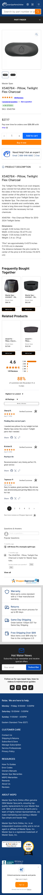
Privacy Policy (8, 751)
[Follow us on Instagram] (18, 687)
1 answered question (10, 102)
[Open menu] (38, 4)
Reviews (5, 787)
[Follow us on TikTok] (30, 687)
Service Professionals (11, 748)
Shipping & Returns (10, 738)
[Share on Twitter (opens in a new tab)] (15, 437)
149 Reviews (18, 98)
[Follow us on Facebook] (12, 687)
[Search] (38, 11)
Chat (37, 155)
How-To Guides (9, 764)
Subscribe (33, 667)
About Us (6, 784)
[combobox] (21, 11)
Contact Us (7, 735)
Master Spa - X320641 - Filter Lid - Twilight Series (31, 298)
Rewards (6, 780)
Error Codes (7, 767)
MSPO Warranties (9, 777)
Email (15, 155)
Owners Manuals (9, 771)
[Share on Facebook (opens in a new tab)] (11, 437)
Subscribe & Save (10, 741)
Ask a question (26, 102)
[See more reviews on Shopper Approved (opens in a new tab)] (19, 437)
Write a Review (21, 403)
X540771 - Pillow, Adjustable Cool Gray (31, 342)
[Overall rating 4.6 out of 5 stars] (7, 97)
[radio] (31, 361)
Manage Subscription (11, 745)
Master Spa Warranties (12, 774)
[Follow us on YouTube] (24, 687)
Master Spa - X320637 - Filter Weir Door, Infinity (11, 298)
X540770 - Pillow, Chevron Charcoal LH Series (10, 342)
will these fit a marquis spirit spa (21, 547)
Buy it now (21, 143)
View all (7, 572)
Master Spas (7, 83)
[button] (31, 564)
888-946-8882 (26, 155)
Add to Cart (8, 309)
